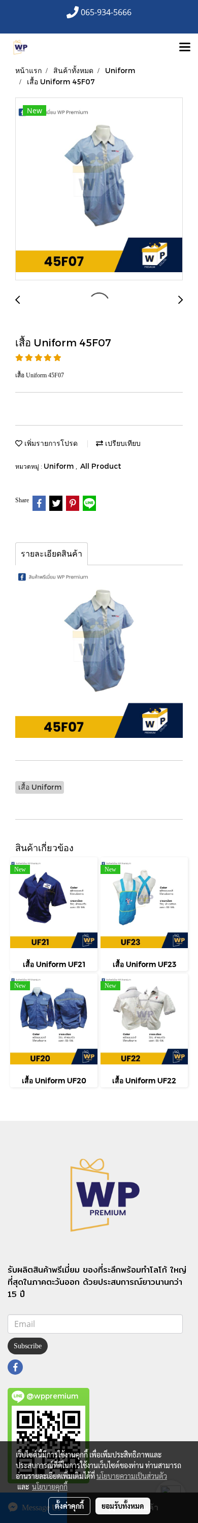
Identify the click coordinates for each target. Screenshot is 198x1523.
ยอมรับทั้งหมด (123, 1505)
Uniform (60, 466)
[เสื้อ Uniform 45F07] (99, 189)
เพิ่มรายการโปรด (50, 443)
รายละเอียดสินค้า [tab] (51, 553)
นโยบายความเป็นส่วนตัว (131, 1475)
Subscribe (28, 1346)
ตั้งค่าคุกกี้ (69, 1505)
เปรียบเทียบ (122, 443)
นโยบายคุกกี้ (50, 1486)
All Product (100, 466)
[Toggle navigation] (185, 48)
